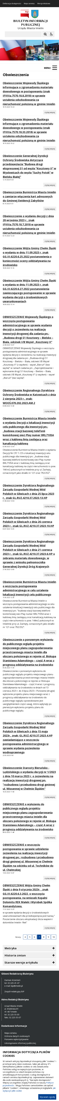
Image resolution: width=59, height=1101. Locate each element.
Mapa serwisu (29, 3)
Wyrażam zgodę (47, 1097)
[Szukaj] (45, 34)
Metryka (11, 948)
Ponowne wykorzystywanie (16, 1039)
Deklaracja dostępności (12, 3)
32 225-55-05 (13, 1014)
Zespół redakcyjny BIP (14, 991)
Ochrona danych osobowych (17, 1036)
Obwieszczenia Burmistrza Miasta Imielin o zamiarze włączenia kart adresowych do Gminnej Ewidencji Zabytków (29, 196)
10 (54, 937)
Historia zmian (15, 955)
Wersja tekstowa (43, 3)
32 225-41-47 (13, 983)
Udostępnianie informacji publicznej (20, 1043)
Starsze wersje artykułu (21, 962)
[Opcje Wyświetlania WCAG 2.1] (51, 34)
